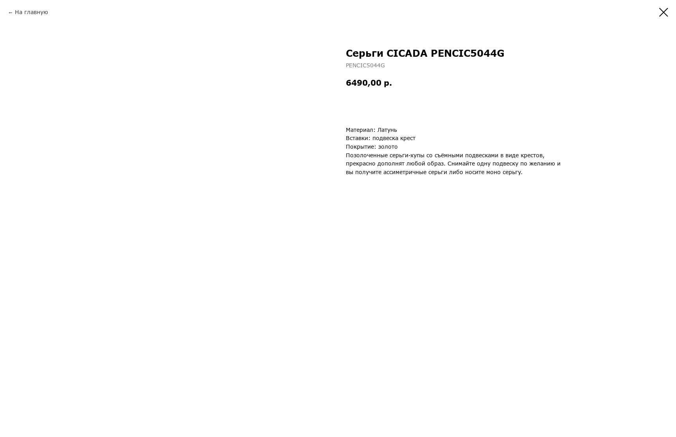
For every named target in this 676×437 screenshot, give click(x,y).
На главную (31, 12)
